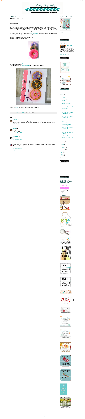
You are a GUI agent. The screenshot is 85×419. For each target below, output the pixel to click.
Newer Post (13, 153)
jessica (14, 128)
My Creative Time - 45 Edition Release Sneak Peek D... (67, 120)
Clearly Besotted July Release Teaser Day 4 (67, 128)
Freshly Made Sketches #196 (67, 106)
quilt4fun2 (15, 143)
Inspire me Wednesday (66, 105)
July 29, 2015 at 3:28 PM (17, 139)
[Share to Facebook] (32, 112)
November (64, 95)
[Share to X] (31, 112)
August (63, 100)
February (64, 147)
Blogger (44, 416)
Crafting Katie (15, 136)
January (63, 149)
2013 (62, 152)
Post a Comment (15, 150)
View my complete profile (64, 54)
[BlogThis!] (30, 112)
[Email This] (29, 112)
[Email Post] (27, 112)
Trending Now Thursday (66, 124)
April (63, 144)
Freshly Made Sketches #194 (67, 125)
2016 (62, 92)
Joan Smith (15, 119)
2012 (62, 154)
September (64, 99)
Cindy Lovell (69, 45)
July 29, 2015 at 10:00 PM (17, 148)
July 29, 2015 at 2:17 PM (17, 132)
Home (34, 153)
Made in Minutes (65, 108)
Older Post (55, 153)
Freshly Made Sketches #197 (67, 103)
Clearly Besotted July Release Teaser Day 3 (67, 130)
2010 (62, 157)
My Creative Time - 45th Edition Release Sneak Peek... (67, 113)
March (63, 145)
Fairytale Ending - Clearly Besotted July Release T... (67, 136)
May (63, 142)
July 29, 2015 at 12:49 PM (17, 124)
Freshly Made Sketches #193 (67, 137)
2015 (62, 94)
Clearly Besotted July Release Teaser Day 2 (67, 133)
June (63, 141)
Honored (62, 36)
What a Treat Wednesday (66, 139)
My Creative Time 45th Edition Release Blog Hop (67, 110)
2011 (62, 155)
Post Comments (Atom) (19, 155)
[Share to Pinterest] (33, 112)
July (63, 102)
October (63, 97)
